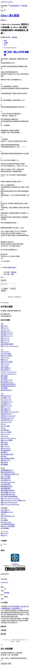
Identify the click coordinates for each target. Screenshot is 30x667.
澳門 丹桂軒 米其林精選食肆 (9, 496)
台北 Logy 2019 (5, 434)
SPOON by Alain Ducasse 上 (8, 372)
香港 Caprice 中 (5, 340)
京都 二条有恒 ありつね (8, 516)
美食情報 (14, 37)
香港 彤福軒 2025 (6, 410)
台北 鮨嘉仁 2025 (6, 397)
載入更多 (3, 280)
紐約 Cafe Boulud (5, 448)
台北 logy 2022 (5, 357)
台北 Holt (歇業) (5, 426)
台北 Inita (3, 424)
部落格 (6, 42)
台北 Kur (3, 514)
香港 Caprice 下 (5, 342)
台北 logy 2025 (5, 351)
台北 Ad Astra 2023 (6, 422)
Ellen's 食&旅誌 (10, 15)
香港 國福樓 (4, 464)
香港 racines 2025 (5, 408)
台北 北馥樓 (4, 520)
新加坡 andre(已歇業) (7, 362)
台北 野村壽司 (5, 430)
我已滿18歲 (4, 663)
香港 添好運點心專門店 (7, 458)
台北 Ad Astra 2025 (6, 399)
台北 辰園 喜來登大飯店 (8, 524)
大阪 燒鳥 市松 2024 (6, 420)
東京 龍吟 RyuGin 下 (6, 336)
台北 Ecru (3, 518)
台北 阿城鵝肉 (5, 528)
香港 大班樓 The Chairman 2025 (10, 412)
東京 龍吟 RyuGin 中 (6, 334)
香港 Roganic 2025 (6, 395)
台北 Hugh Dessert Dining (8, 482)
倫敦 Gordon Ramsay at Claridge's (10, 498)
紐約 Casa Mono (5, 446)
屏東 (12, 274)
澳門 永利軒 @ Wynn (7, 380)
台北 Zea (3, 428)
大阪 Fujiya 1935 (5, 330)
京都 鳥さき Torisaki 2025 (8, 416)
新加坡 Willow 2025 (6, 406)
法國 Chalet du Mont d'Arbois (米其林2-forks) (13, 500)
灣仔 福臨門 (4, 378)
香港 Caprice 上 (5, 338)
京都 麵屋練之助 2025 (7, 470)
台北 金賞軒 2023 (6, 480)
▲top (2, 277)
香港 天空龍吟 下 (6, 370)
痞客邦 (10, 267)
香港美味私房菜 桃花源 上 (8, 384)
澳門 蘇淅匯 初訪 (6, 450)
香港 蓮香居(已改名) (6, 486)
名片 (5, 44)
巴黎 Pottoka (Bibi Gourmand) (9, 502)
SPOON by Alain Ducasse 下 (8, 374)
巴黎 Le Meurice (5, 364)
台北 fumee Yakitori (6, 522)
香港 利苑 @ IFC (5, 460)
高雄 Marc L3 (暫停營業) (8, 526)
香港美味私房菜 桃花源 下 (8, 386)
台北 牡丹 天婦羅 (6, 353)
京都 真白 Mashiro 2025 (7, 418)
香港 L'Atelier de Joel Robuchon (9, 346)
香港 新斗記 (4, 462)
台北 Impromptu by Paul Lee (8, 438)
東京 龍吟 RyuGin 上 (6, 332)
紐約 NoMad (4, 442)
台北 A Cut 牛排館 (6, 432)
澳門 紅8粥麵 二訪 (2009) (8, 492)
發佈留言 (3, 290)
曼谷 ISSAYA (4, 533)
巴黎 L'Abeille (5, 366)
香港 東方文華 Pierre (6, 390)
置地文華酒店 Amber (7, 382)
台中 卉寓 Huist (5, 510)
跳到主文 (3, 20)
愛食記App (16, 564)
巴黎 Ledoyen (4, 328)
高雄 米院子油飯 (5, 478)
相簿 (5, 40)
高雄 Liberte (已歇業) (7, 440)
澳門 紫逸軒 (4, 388)
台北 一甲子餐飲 (5, 476)
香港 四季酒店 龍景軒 (7, 344)
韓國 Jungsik (4, 359)
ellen (2, 258)
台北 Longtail (4, 436)
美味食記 (13, 272)
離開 (9, 663)
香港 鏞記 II (4, 452)
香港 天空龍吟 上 (6, 368)
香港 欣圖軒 (4, 444)
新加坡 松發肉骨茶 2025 (8, 472)
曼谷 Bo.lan (4, 535)
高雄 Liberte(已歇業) (6, 355)
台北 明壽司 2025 (6, 404)
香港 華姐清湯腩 (5, 488)
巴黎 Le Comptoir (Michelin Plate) (10, 504)
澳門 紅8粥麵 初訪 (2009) (8, 494)
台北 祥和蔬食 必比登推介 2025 (10, 474)
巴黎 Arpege (4, 326)
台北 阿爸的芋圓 (5, 484)
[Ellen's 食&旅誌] (1, 546)
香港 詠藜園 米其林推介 (8, 490)
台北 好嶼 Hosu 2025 (6, 402)
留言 (13, 267)
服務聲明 (18, 641)
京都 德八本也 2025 (6, 414)
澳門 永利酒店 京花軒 (7, 454)
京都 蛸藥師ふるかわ (7, 512)
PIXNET (8, 639)
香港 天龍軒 (4, 376)
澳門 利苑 (3, 456)
